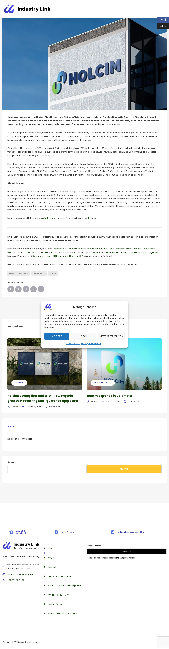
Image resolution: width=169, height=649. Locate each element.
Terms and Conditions (59, 576)
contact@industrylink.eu (20, 574)
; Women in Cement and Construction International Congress (124, 252)
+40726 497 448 (15, 580)
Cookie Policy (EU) (57, 604)
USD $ (161, 19)
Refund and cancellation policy (64, 585)
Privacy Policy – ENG (91, 343)
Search (11, 462)
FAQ (50, 548)
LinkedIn (86, 218)
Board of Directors (18, 273)
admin (15, 406)
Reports (19, 382)
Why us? (52, 557)
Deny (84, 336)
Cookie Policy (73, 343)
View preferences (111, 336)
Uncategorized (102, 382)
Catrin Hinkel (39, 273)
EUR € (161, 26)
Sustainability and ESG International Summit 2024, (58, 256)
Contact (52, 567)
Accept (57, 336)
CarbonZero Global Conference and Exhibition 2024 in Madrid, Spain (54, 252)
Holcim (53, 273)
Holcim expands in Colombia (109, 396)
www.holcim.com (47, 218)
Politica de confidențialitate (62, 613)
